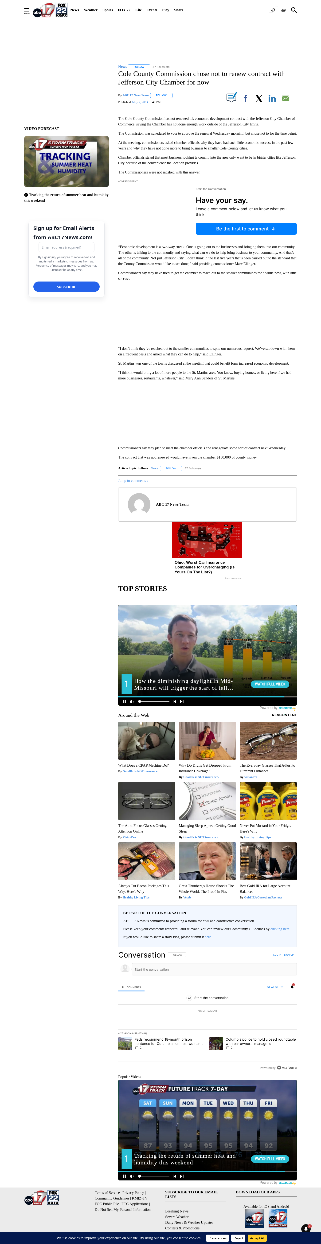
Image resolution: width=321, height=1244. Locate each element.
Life (138, 10)
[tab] (131, 987)
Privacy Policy (133, 1193)
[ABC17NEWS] (50, 10)
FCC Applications (134, 1204)
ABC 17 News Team (136, 95)
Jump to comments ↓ (133, 481)
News (74, 10)
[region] (207, 1011)
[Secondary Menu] (30, 10)
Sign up (289, 954)
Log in (277, 954)
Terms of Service (107, 1193)
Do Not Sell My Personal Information (123, 1210)
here (208, 937)
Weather (91, 10)
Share (179, 10)
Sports (107, 10)
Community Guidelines (112, 1198)
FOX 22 (124, 10)
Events (151, 10)
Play (165, 10)
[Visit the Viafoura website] (287, 1068)
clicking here (280, 929)
